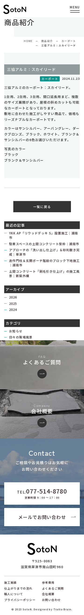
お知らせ (16, 331)
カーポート (69, 41)
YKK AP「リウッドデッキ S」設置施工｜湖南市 (43, 235)
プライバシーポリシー (19, 600)
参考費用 (48, 582)
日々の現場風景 (21, 337)
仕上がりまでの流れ (18, 588)
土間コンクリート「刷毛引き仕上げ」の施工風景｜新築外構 (44, 273)
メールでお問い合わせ (42, 517)
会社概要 (48, 594)
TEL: (42, 493)
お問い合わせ (51, 600)
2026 (13, 297)
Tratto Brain (62, 609)
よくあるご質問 (53, 588)
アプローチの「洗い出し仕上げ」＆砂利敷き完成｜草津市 (44, 252)
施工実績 (10, 582)
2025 (13, 303)
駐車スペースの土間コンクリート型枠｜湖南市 (44, 244)
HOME (28, 41)
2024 (13, 309)
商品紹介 (47, 41)
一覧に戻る (42, 206)
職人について (13, 594)
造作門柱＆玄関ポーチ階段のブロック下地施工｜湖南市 (44, 263)
